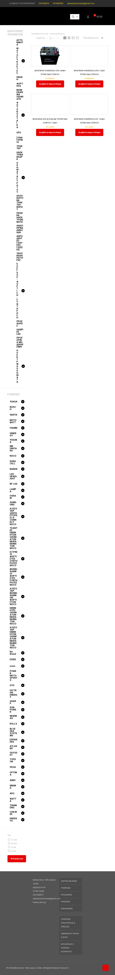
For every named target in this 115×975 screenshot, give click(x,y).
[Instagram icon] (104, 3)
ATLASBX (50, 127)
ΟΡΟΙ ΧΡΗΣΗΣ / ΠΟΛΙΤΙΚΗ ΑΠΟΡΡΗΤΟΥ (67, 948)
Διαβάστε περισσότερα (50, 84)
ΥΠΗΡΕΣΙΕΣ (66, 888)
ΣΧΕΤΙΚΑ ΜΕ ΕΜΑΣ (69, 881)
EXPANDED (50, 78)
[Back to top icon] (105, 968)
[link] (47, 38)
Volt (9, 835)
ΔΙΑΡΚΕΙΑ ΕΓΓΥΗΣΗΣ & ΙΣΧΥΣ (70, 935)
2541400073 (44, 3)
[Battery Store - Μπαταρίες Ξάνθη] (35, 16)
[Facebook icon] (100, 3)
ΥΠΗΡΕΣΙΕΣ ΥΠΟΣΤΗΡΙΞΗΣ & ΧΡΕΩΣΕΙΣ (68, 923)
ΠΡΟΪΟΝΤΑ (65, 902)
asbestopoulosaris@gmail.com (80, 3)
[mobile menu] (105, 16)
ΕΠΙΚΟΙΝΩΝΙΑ (67, 908)
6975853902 (58, 3)
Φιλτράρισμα (16, 859)
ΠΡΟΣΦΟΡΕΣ (66, 895)
